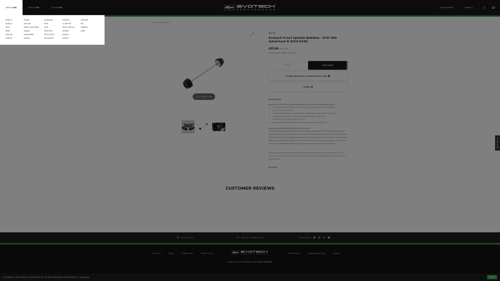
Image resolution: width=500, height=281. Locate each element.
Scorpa (66, 31)
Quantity (288, 64)
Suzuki (65, 38)
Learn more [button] (84, 277)
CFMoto (9, 38)
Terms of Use (187, 253)
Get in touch (187, 238)
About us (156, 253)
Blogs (171, 253)
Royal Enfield (69, 27)
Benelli (9, 24)
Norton (66, 20)
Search (468, 7)
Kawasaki (48, 20)
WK (82, 24)
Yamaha (84, 27)
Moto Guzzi (49, 35)
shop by (11, 7)
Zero (83, 31)
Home (154, 22)
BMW (8, 31)
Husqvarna (29, 35)
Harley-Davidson (31, 27)
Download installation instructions (306, 76)
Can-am (9, 35)
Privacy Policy (207, 253)
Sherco (66, 35)
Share (306, 87)
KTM (46, 27)
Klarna (336, 253)
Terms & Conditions (317, 253)
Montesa (48, 31)
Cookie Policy (294, 253)
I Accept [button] (492, 277)
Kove (46, 24)
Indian (27, 38)
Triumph (84, 20)
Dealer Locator (446, 7)
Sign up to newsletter (252, 238)
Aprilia (9, 20)
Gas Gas (27, 24)
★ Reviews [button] (497, 143)
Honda (27, 31)
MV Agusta (49, 38)
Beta (8, 27)
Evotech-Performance (243, 262)
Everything (164, 22)
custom (57, 7)
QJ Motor (67, 24)
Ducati (27, 20)
